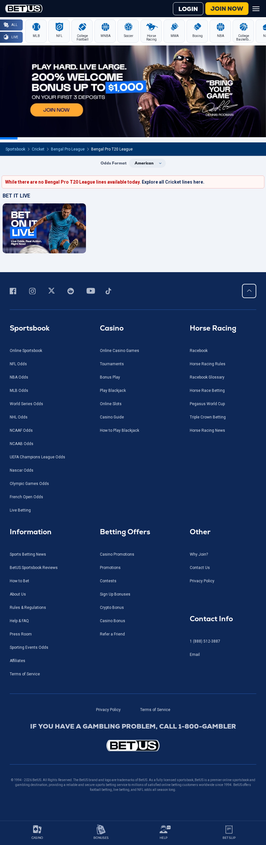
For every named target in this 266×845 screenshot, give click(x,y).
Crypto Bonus (112, 607)
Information (31, 532)
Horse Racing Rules (207, 364)
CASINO (37, 837)
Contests (108, 581)
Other (200, 532)
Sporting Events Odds (29, 647)
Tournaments (112, 364)
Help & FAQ (19, 621)
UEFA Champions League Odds (37, 457)
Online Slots (111, 404)
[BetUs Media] (14, 291)
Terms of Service (25, 674)
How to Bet (19, 581)
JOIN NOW (227, 8)
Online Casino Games (119, 350)
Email (195, 654)
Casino (112, 328)
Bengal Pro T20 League (112, 149)
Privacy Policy (202, 581)
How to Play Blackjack (119, 430)
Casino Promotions (117, 554)
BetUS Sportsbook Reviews (34, 567)
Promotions (110, 567)
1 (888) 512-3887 (205, 641)
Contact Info (211, 618)
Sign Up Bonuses (115, 594)
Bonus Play (110, 377)
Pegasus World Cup (207, 404)
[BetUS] (133, 745)
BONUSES (101, 837)
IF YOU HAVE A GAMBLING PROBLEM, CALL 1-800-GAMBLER (133, 726)
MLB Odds (19, 390)
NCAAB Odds (21, 443)
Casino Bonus (112, 621)
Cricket (38, 149)
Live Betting (20, 510)
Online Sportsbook (26, 350)
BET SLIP (229, 837)
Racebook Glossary (207, 377)
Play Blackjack (113, 390)
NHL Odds (19, 417)
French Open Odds (26, 497)
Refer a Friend (112, 634)
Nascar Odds (21, 470)
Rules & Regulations (28, 607)
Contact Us (200, 567)
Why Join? (199, 554)
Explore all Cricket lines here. (173, 182)
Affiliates (17, 660)
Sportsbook (15, 149)
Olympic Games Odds (29, 483)
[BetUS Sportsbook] (23, 8)
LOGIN (188, 9)
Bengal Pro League (68, 149)
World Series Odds (26, 404)
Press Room (21, 634)
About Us (18, 594)
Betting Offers (125, 532)
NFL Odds (18, 364)
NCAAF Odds (21, 430)
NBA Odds (19, 377)
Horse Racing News (207, 430)
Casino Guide (112, 417)
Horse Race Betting (207, 390)
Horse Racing (213, 328)
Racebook (199, 350)
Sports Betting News (28, 554)
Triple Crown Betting (208, 417)
